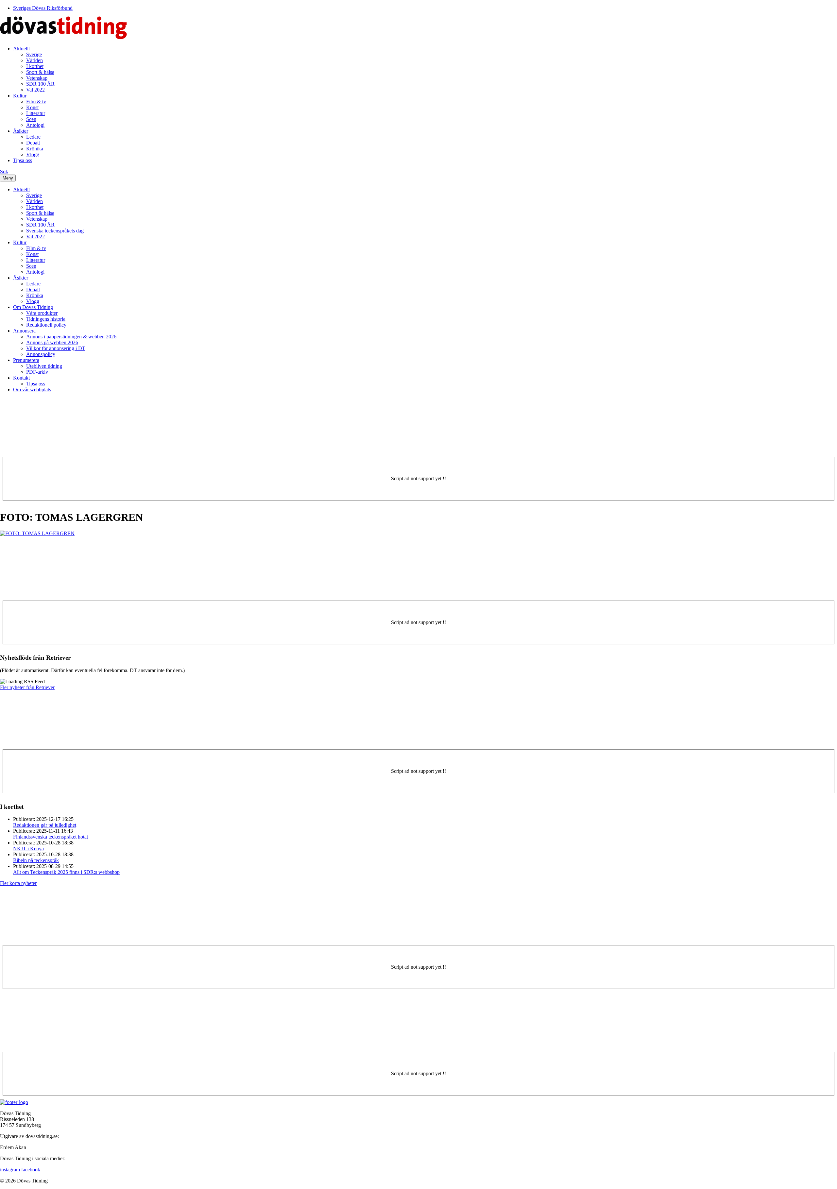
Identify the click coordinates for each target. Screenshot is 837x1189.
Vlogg (32, 154)
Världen (34, 60)
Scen (31, 119)
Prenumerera (26, 360)
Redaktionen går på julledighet (44, 825)
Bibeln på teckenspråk (36, 860)
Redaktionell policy (46, 325)
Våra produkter (42, 313)
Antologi (35, 125)
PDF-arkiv (37, 372)
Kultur (19, 95)
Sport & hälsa (40, 72)
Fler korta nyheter (18, 883)
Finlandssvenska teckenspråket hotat (50, 837)
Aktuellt (21, 48)
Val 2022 (35, 90)
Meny (8, 178)
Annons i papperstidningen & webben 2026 (71, 336)
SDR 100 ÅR (40, 84)
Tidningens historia (45, 319)
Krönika (34, 148)
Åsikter (20, 131)
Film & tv (36, 101)
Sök (4, 171)
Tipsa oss (22, 160)
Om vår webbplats (32, 389)
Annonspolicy (40, 354)
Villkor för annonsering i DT (55, 348)
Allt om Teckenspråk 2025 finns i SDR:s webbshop (66, 872)
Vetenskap (36, 78)
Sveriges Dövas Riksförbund (43, 8)
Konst (32, 107)
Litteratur (35, 113)
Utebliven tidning (44, 366)
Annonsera (24, 330)
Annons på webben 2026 (52, 342)
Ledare (33, 137)
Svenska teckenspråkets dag (55, 230)
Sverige (34, 54)
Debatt (33, 142)
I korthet (34, 66)
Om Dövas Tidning (33, 307)
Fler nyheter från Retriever (27, 687)
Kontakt (21, 378)
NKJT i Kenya (28, 848)
